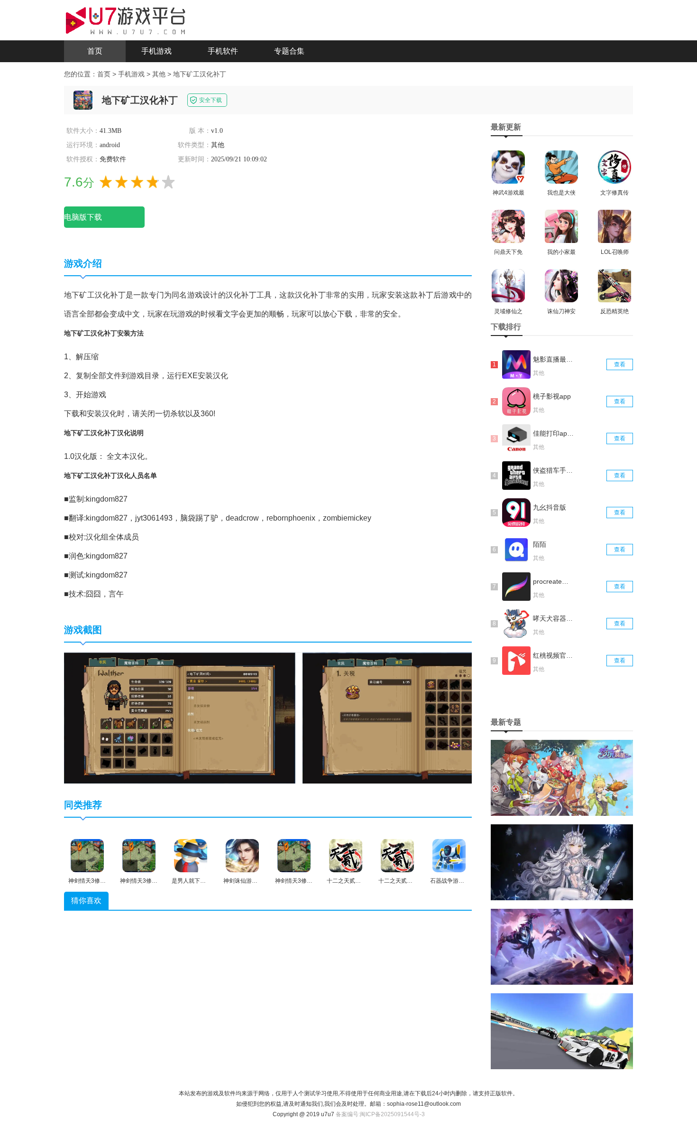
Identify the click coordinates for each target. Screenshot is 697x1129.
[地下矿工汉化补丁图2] (418, 717)
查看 (619, 364)
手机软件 (223, 51)
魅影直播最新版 (554, 359)
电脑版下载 (83, 217)
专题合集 (289, 51)
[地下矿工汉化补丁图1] (179, 717)
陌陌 (539, 544)
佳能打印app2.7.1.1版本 (554, 433)
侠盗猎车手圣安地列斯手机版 (554, 470)
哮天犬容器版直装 (554, 618)
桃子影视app (552, 396)
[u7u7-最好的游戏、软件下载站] (125, 19)
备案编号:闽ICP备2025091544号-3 (380, 1114)
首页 (94, 51)
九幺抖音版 (549, 507)
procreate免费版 (554, 581)
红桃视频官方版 (554, 655)
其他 (158, 74)
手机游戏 (156, 51)
